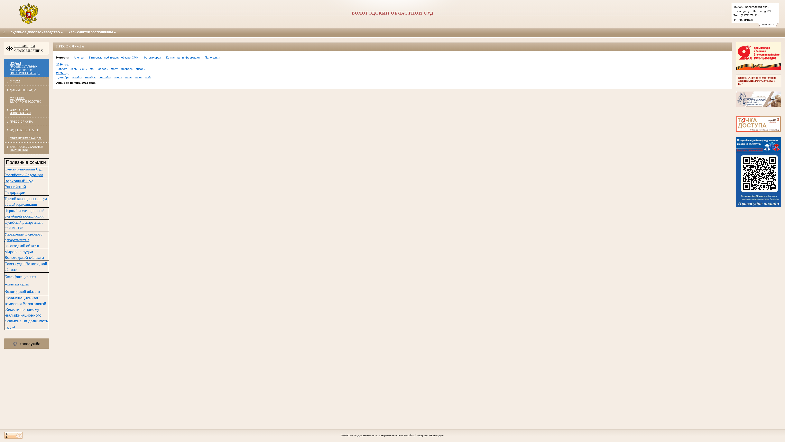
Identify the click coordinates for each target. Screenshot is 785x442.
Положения (212, 57)
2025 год (62, 73)
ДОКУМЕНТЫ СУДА (23, 89)
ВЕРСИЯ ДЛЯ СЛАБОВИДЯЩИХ (28, 48)
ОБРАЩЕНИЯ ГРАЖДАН (26, 138)
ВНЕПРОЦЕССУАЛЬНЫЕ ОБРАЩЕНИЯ (26, 148)
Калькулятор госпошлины (91, 32)
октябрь (90, 77)
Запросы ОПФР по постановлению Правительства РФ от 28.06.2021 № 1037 (757, 80)
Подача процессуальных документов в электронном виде (25, 68)
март (114, 68)
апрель (103, 68)
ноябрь (77, 77)
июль (73, 68)
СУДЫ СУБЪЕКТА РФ (24, 130)
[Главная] (4, 32)
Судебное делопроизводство (36, 32)
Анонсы (79, 57)
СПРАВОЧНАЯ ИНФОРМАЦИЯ (20, 111)
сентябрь (105, 77)
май (92, 68)
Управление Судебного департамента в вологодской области (23, 240)
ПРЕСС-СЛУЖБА (21, 121)
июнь (83, 68)
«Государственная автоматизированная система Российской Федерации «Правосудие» (398, 435)
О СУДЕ (15, 81)
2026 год (62, 64)
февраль (126, 68)
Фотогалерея (152, 57)
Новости (62, 57)
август (62, 68)
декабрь (63, 77)
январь (140, 68)
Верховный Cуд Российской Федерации (18, 187)
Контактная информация (183, 57)
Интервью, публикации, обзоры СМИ (113, 57)
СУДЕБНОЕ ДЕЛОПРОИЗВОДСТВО (25, 100)
